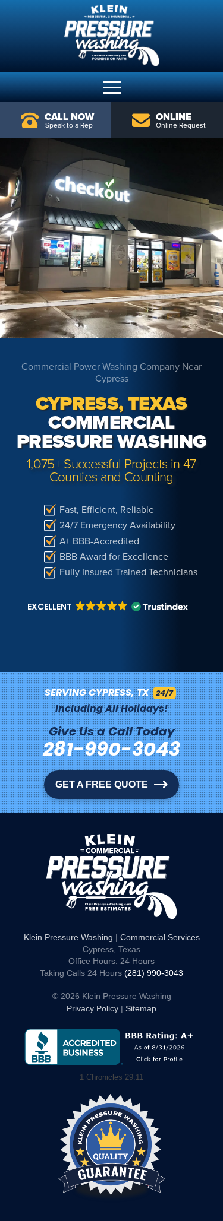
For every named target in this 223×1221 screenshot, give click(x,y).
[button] (112, 87)
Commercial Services (160, 937)
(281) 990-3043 (153, 973)
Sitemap (140, 1008)
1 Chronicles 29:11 (111, 1077)
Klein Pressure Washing (68, 937)
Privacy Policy (92, 1008)
